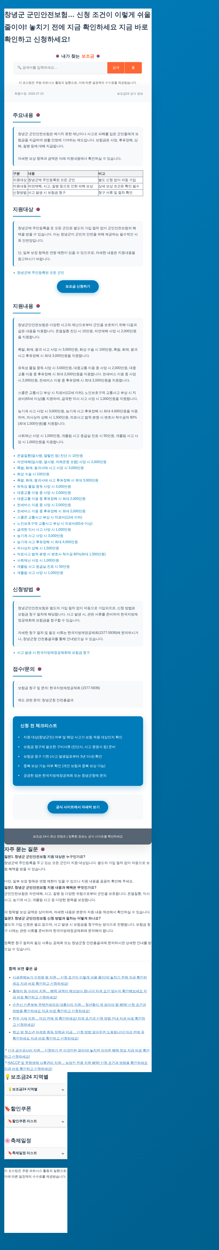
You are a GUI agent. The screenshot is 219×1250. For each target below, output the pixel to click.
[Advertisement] (35, 1206)
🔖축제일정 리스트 (22, 1153)
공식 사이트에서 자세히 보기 (78, 807)
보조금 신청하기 (77, 286)
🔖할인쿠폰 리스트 (22, 1121)
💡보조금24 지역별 (22, 1089)
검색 (115, 67)
